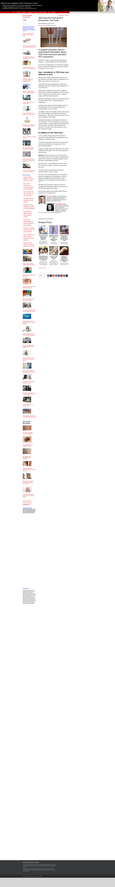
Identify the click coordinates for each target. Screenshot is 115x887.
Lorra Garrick (58, 203)
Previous (61, 15)
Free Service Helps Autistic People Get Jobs (29, 382)
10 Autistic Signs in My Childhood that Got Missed (29, 264)
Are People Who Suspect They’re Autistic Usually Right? (28, 359)
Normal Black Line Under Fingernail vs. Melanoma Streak (28, 496)
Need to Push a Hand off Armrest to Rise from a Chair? (29, 244)
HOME (25, 20)
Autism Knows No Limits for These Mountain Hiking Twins (29, 416)
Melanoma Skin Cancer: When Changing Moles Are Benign (28, 482)
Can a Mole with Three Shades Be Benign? (28, 445)
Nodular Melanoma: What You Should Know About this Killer (29, 469)
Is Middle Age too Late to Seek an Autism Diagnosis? (29, 334)
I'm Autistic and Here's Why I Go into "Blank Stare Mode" (29, 311)
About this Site (27, 501)
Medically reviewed (42, 25)
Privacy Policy (27, 502)
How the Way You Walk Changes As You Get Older (28, 193)
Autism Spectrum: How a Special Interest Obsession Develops (29, 322)
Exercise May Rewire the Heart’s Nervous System (28, 178)
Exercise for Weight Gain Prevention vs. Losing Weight (29, 229)
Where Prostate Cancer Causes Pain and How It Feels (28, 35)
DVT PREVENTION (42, 268)
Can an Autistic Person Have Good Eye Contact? (29, 287)
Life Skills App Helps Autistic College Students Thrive (29, 394)
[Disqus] (53, 294)
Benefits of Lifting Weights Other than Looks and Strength (29, 206)
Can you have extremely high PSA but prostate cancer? (29, 46)
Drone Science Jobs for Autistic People (28, 405)
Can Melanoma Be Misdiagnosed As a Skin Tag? (27, 457)
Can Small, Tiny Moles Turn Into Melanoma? (28, 433)
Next (66, 15)
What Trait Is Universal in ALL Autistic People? (28, 299)
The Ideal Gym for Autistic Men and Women (28, 200)
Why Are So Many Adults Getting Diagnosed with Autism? (28, 346)
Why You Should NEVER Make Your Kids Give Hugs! (29, 371)
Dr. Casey (49, 196)
